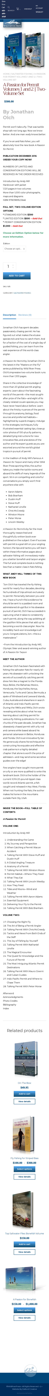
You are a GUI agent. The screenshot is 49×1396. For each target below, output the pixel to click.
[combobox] (14, 249)
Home (6, 74)
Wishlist (39, 12)
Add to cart (17, 275)
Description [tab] (9, 315)
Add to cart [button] (24, 1094)
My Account (39, 7)
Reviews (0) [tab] (24, 315)
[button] (7, 36)
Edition (6, 243)
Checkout (28, 9)
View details (24, 1101)
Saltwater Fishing (22, 74)
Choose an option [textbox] (14, 249)
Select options (24, 1169)
